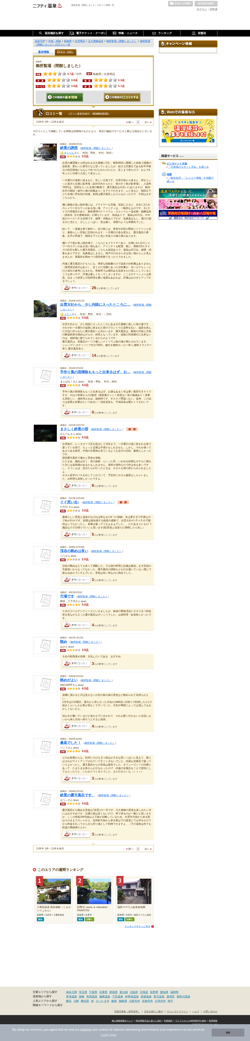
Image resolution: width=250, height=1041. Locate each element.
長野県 (154, 992)
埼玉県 (83, 992)
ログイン (202, 9)
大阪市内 (134, 1001)
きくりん (69, 152)
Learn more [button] (109, 1035)
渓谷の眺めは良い (74, 551)
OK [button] (228, 1032)
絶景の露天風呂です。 (77, 795)
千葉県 (93, 992)
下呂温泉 (117, 996)
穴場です (67, 596)
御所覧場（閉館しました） (96, 148)
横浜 (68, 1001)
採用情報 (213, 1021)
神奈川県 (71, 992)
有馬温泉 (91, 996)
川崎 (76, 1001)
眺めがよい (69, 680)
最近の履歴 (206, 3)
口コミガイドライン (177, 1011)
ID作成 (213, 9)
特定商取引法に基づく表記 (149, 1021)
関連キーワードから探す (48, 1005)
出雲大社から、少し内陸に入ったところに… (95, 304)
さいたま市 (102, 1001)
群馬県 (113, 992)
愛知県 (164, 992)
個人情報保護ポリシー (122, 1021)
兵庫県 (103, 992)
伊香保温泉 (132, 996)
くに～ (68, 314)
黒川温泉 (159, 996)
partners (86, 1029)
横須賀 (85, 1001)
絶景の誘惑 (69, 148)
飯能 (114, 1001)
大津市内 (160, 1001)
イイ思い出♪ (69, 502)
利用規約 (168, 1021)
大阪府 (134, 992)
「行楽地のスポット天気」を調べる (188, 166)
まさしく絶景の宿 (74, 429)
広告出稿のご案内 (153, 1011)
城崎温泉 (104, 996)
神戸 (170, 1001)
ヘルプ (195, 1011)
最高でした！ (70, 743)
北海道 (144, 992)
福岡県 (174, 992)
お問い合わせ (210, 1011)
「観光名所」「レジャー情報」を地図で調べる (190, 179)
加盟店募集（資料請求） (127, 1011)
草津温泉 (71, 996)
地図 (169, 174)
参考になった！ (79, 287)
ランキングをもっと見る (137, 926)
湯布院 (170, 996)
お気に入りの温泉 (180, 3)
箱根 (81, 996)
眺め (63, 642)
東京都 (124, 992)
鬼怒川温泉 (183, 996)
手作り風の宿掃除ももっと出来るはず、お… (95, 372)
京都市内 (147, 1001)
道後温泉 (146, 996)
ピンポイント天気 (177, 163)
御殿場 (123, 1001)
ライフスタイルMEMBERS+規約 (190, 1021)
